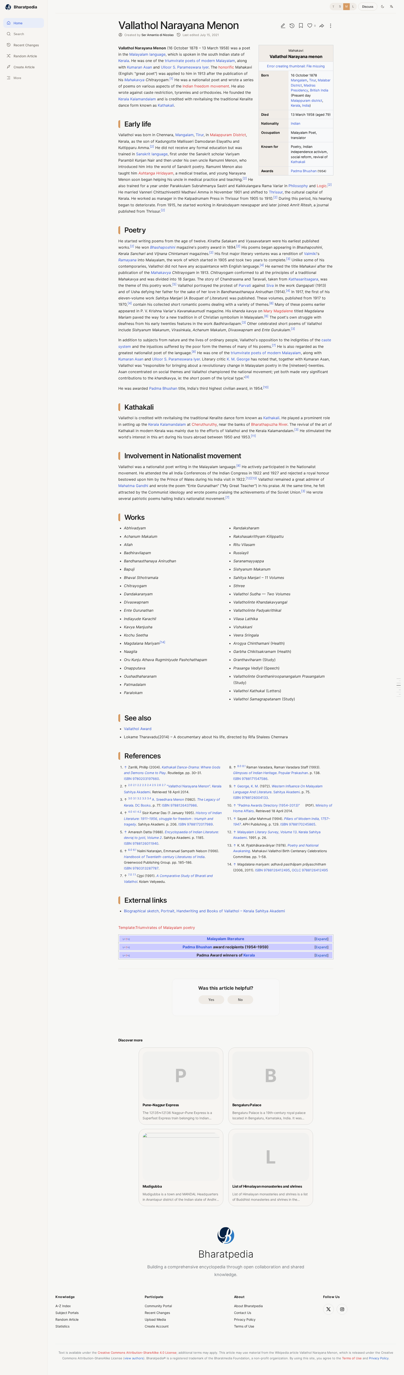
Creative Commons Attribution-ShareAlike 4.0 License (137, 1352)
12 (248, 478)
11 (253, 436)
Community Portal (158, 1306)
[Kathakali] (399, 685)
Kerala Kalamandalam (137, 99)
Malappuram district (306, 100)
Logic (322, 185)
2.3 (144, 785)
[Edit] (283, 25)
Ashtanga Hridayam (155, 173)
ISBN (128, 779)
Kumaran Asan (139, 67)
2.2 (139, 785)
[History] (292, 25)
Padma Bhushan (304, 171)
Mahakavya (134, 79)
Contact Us (242, 1313)
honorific (226, 67)
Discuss (367, 6)
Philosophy (298, 185)
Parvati (245, 285)
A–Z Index (63, 1306)
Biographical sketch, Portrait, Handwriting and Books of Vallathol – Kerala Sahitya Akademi (204, 911)
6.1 (134, 850)
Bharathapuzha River (269, 424)
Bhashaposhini (162, 247)
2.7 (164, 785)
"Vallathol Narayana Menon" (188, 786)
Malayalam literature (225, 938)
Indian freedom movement (206, 86)
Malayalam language (147, 54)
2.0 (130, 785)
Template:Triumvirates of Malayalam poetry (156, 927)
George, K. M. (248, 786)
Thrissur (276, 192)
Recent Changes (157, 1313)
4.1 (134, 812)
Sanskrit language (152, 154)
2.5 (154, 785)
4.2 (139, 812)
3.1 (134, 798)
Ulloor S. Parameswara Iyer (185, 67)
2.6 (159, 785)
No (240, 1000)
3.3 (144, 798)
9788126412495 (277, 870)
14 (162, 642)
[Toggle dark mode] (382, 6)
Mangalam (299, 80)
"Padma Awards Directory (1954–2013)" (268, 805)
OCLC (296, 870)
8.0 (239, 766)
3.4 (149, 798)
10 (266, 387)
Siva (270, 285)
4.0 (130, 812)
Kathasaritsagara (303, 279)
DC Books (143, 805)
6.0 (130, 850)
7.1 (134, 875)
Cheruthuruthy (204, 424)
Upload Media (155, 1319)
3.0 (130, 798)
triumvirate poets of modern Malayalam (200, 60)
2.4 (149, 785)
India (306, 105)
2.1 (134, 785)
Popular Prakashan (293, 773)
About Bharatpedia (248, 1306)
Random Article (67, 1319)
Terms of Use (244, 1326)
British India (319, 90)
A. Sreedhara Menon (168, 800)
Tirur (312, 80)
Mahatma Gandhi (133, 485)
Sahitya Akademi (286, 792)
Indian (295, 123)
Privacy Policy (245, 1319)
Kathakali (298, 162)
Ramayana (127, 260)
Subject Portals (67, 1313)
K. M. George (238, 359)
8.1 (243, 766)
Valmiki (310, 253)
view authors (133, 1358)
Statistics (62, 1326)
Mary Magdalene (278, 311)
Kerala (295, 105)
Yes (211, 1000)
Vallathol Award (138, 728)
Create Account (157, 1326)
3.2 (139, 798)
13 (254, 478)
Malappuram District (228, 134)
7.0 (130, 875)
